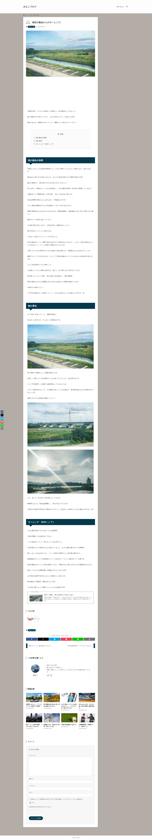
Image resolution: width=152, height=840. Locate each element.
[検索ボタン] (127, 6)
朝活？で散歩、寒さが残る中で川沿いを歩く (59, 595)
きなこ (35, 675)
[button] (31, 639)
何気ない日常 (31, 26)
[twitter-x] (51, 675)
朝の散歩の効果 (41, 138)
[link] (48, 675)
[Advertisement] (60, 91)
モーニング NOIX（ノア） (45, 144)
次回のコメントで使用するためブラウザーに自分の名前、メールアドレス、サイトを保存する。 (57, 799)
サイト (31, 792)
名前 (31, 778)
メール (31, 785)
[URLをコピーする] (89, 639)
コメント (32, 755)
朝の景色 (39, 141)
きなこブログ (29, 7)
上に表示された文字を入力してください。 (40, 806)
